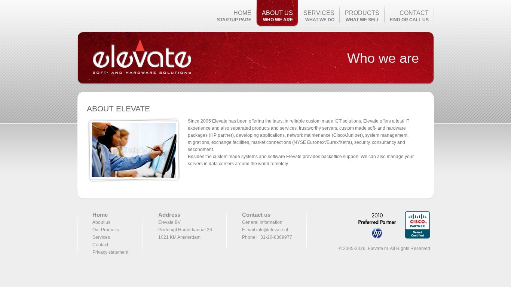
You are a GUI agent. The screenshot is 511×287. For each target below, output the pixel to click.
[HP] (374, 237)
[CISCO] (413, 237)
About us (101, 222)
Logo (141, 58)
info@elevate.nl (272, 229)
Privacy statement (110, 252)
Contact (100, 244)
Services (101, 237)
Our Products (105, 229)
